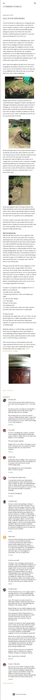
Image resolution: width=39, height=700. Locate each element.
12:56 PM (10, 679)
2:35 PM (10, 452)
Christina (11, 589)
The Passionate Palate (15, 477)
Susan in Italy (12, 664)
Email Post (10, 390)
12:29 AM (10, 424)
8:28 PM (10, 658)
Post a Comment (8, 683)
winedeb (11, 501)
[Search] (35, 3)
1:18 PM (10, 584)
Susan (10, 457)
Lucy (9, 430)
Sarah (10, 536)
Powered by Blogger (21, 694)
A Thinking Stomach (12, 7)
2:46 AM (10, 472)
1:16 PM (10, 531)
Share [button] (4, 390)
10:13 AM (10, 496)
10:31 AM (10, 555)
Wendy (10, 399)
